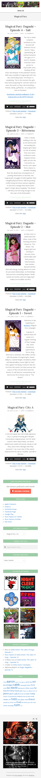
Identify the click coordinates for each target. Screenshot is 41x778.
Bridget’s (27, 325)
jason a (12, 694)
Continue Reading (20, 101)
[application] (20, 107)
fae (35, 688)
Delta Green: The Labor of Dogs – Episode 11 (20, 727)
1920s (4, 682)
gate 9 (22, 691)
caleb (16, 685)
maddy (32, 694)
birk (4, 685)
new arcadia (26, 696)
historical (34, 691)
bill (34, 681)
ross (14, 699)
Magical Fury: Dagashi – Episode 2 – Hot (20, 225)
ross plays (20, 700)
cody (4, 688)
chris (32, 685)
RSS (24, 117)
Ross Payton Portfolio (13, 519)
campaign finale (25, 685)
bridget (9, 685)
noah (32, 696)
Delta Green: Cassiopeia (21, 665)
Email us (8, 507)
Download (31, 111)
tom (17, 705)
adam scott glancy (20, 682)
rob (9, 699)
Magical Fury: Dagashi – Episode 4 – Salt (20, 28)
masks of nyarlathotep (10, 696)
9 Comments (29, 411)
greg (30, 691)
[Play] (7, 107)
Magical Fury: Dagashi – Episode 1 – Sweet (20, 311)
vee (21, 705)
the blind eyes (26, 702)
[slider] (32, 106)
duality (32, 688)
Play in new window (19, 111)
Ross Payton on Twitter (13, 517)
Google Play (9, 514)
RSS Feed (8, 522)
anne (27, 682)
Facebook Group (11, 509)
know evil (23, 694)
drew (27, 688)
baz (31, 682)
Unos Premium (18, 775)
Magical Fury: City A (20, 407)
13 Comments (29, 33)
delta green (21, 688)
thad (18, 702)
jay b (17, 693)
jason (6, 693)
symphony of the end (9, 702)
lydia (27, 694)
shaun (31, 699)
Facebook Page (10, 512)
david (14, 687)
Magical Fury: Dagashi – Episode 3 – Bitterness (20, 128)
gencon (26, 691)
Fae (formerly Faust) (11, 691)
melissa (19, 696)
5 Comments (29, 134)
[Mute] (28, 107)
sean (26, 700)
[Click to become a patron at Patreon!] (20, 490)
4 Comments (29, 230)
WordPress (31, 775)
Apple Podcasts (10, 504)
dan (8, 687)
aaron (11, 681)
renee (5, 699)
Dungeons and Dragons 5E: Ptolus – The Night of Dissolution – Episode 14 (20, 751)
